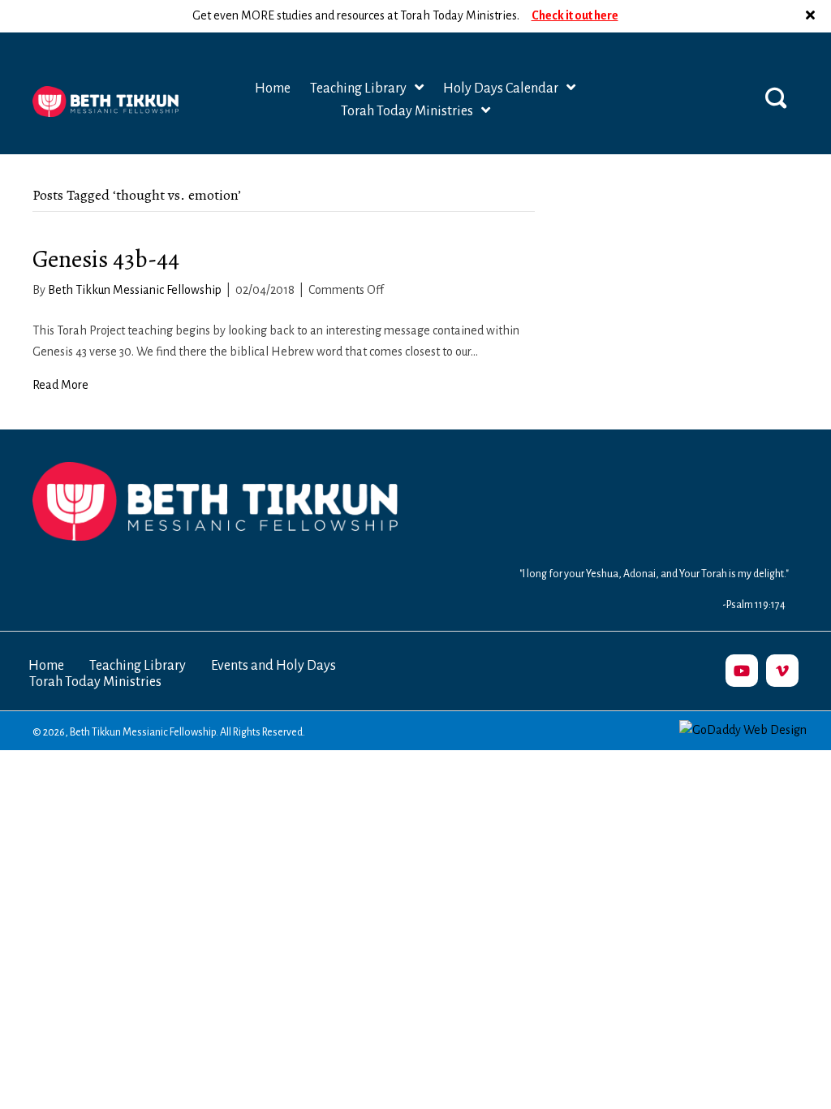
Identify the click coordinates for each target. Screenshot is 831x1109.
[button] (812, 16)
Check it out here (575, 15)
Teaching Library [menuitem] (137, 665)
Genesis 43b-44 (105, 259)
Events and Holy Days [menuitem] (273, 665)
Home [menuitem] (46, 665)
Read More (60, 384)
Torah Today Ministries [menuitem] (95, 682)
